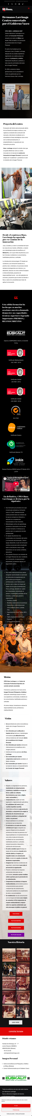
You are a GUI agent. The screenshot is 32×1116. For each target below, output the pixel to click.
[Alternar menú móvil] (29, 8)
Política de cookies (11, 1113)
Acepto (16, 1105)
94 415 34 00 (12, 1)
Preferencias (16, 1110)
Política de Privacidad (20, 1113)
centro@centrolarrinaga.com (22, 1)
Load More (15, 1022)
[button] (3, 1078)
